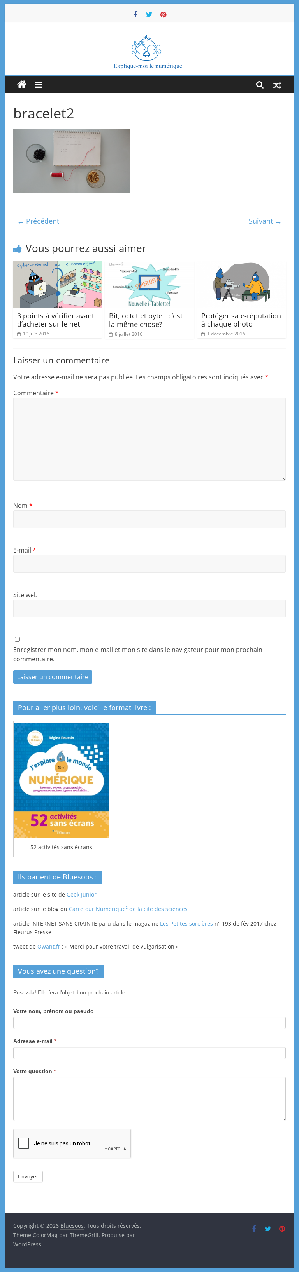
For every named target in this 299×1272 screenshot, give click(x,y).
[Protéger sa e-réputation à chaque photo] (241, 266)
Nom (23, 505)
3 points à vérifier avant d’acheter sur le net (55, 320)
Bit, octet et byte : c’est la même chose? (146, 320)
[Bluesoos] (150, 38)
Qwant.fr (48, 946)
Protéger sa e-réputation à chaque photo (241, 320)
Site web (25, 595)
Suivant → (265, 221)
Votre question (34, 1071)
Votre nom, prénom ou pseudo (53, 1011)
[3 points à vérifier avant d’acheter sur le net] (57, 266)
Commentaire (36, 393)
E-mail (24, 550)
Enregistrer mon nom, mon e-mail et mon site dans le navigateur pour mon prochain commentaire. (137, 654)
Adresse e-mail (34, 1041)
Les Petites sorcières (186, 923)
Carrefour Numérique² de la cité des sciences (128, 908)
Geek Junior (82, 894)
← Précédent (38, 221)
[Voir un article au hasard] (277, 84)
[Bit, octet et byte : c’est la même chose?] (149, 266)
